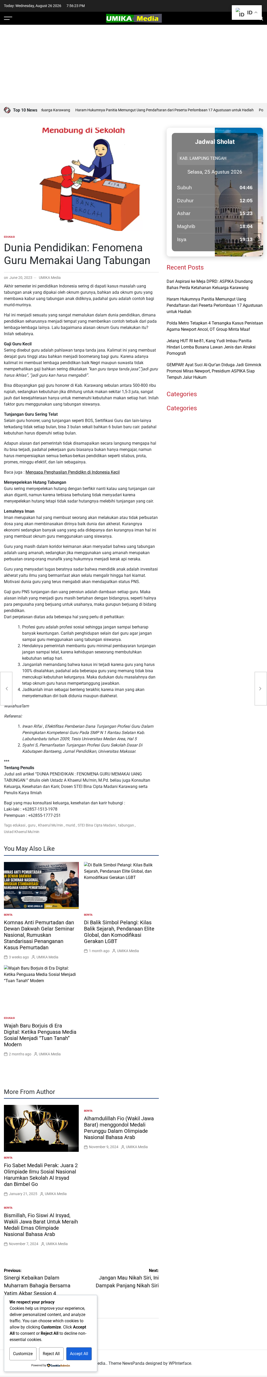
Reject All (51, 1353)
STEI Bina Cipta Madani (97, 825)
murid (70, 825)
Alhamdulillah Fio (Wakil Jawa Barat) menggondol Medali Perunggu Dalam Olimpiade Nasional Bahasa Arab (119, 1127)
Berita (8, 914)
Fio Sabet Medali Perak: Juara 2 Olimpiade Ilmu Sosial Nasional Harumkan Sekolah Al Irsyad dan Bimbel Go (41, 1174)
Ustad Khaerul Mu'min (21, 832)
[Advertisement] (133, 63)
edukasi (19, 825)
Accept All (79, 1353)
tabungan (126, 825)
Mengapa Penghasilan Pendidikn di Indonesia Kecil (73, 472)
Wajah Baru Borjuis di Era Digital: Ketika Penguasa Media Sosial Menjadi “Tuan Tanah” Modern (40, 1035)
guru (31, 825)
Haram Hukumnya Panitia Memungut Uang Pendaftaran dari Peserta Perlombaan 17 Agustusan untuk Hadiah (148, 110)
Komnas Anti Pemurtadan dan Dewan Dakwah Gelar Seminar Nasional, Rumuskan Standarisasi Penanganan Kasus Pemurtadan (39, 935)
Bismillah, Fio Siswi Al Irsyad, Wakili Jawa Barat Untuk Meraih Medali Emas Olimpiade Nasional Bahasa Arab (41, 1224)
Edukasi (9, 236)
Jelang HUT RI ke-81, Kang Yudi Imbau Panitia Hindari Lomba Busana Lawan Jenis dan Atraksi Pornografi (211, 347)
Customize (23, 1353)
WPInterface (180, 1363)
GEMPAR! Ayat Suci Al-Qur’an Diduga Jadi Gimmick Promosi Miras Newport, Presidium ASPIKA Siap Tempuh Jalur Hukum (214, 371)
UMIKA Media (50, 278)
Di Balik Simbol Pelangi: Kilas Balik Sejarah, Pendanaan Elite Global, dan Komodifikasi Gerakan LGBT (119, 931)
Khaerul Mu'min (50, 825)
